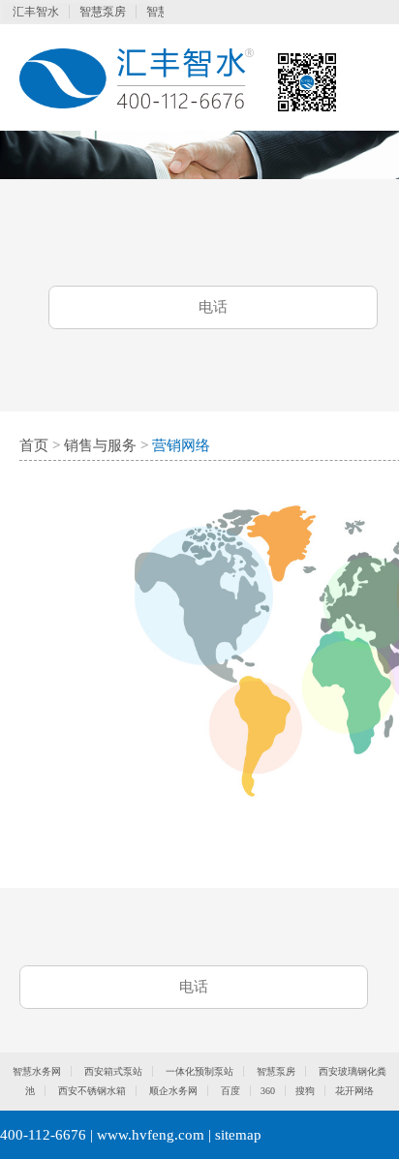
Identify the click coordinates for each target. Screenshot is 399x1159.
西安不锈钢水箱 (92, 1090)
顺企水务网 (173, 1090)
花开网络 (354, 1090)
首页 (33, 445)
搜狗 (305, 1090)
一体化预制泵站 (199, 1071)
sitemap (238, 1135)
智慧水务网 (37, 1071)
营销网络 (181, 445)
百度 (230, 1090)
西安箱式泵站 (113, 1071)
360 (268, 1090)
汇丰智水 (36, 11)
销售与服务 (100, 445)
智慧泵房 (102, 11)
